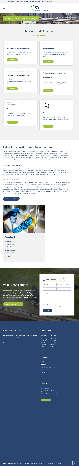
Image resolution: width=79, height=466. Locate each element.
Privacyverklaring (50, 463)
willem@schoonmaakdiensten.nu (24, 191)
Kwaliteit (43, 364)
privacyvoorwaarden (53, 306)
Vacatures (44, 369)
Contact (43, 372)
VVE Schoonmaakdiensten (48, 367)
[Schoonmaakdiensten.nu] (39, 8)
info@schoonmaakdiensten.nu (14, 259)
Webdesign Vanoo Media (37, 463)
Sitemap (59, 463)
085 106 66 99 (10, 253)
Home (57, 17)
